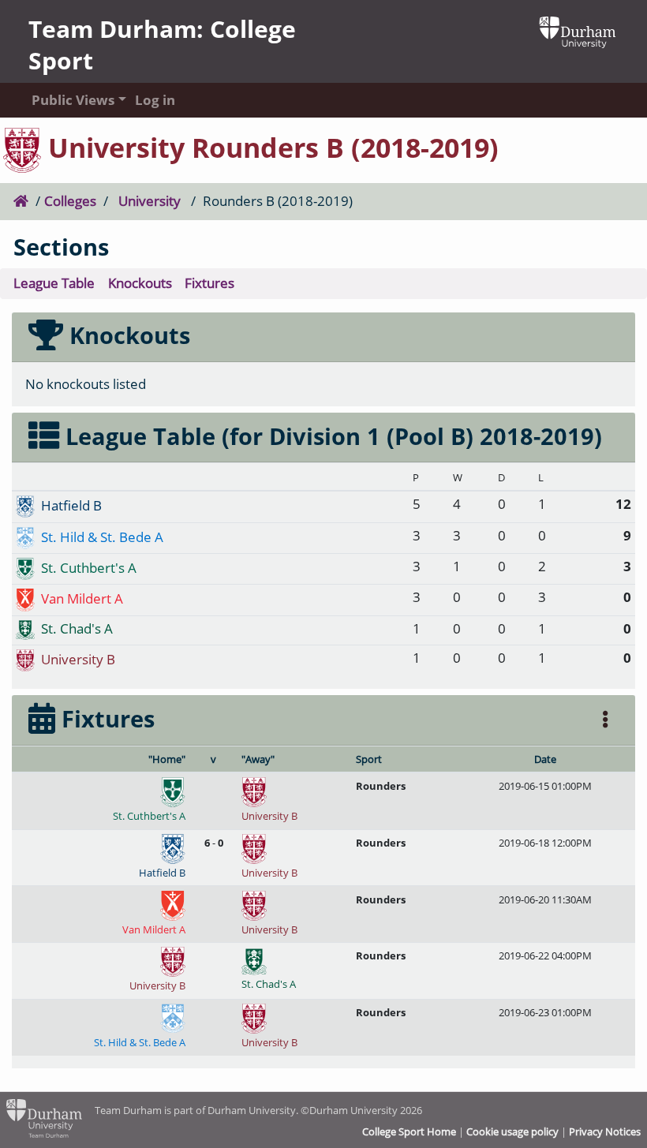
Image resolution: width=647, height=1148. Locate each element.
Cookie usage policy (512, 1131)
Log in (155, 100)
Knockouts (140, 283)
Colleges (70, 201)
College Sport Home (409, 1131)
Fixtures (209, 283)
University (149, 201)
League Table (54, 283)
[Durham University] (577, 30)
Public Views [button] (68, 100)
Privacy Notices (605, 1131)
